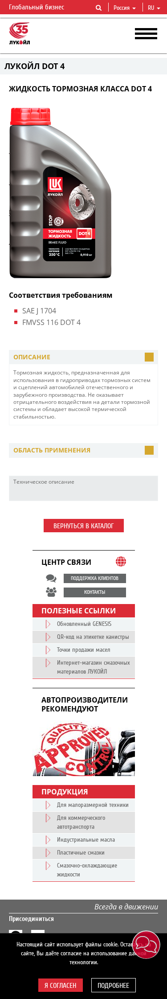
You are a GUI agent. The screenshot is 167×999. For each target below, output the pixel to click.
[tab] (83, 357)
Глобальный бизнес (37, 7)
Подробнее (113, 986)
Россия (122, 8)
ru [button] (152, 8)
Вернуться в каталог (83, 526)
